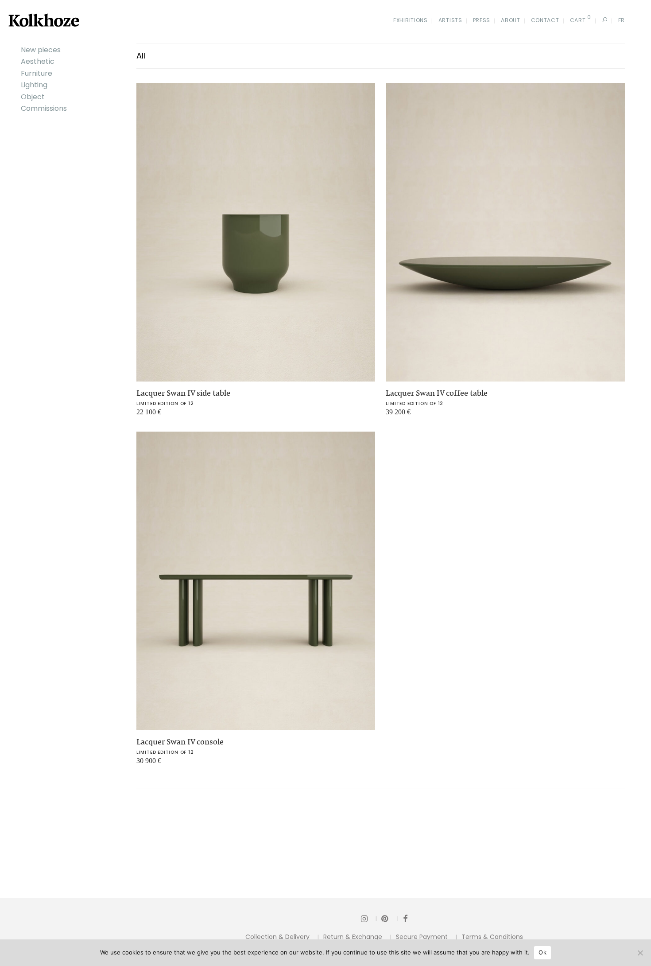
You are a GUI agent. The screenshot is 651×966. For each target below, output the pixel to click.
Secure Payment (422, 936)
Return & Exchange (352, 936)
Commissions (44, 108)
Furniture (36, 73)
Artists (450, 20)
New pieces (41, 50)
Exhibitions (410, 20)
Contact (545, 20)
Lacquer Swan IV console (180, 741)
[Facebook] (405, 918)
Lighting (34, 85)
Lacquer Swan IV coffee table (437, 393)
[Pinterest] (390, 918)
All (140, 55)
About (510, 20)
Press (482, 20)
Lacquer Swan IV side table (183, 393)
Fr (621, 20)
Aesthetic (37, 61)
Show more (147, 415)
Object (33, 97)
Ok (542, 952)
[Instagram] (369, 918)
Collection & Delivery (277, 936)
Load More (380, 802)
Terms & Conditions (492, 936)
